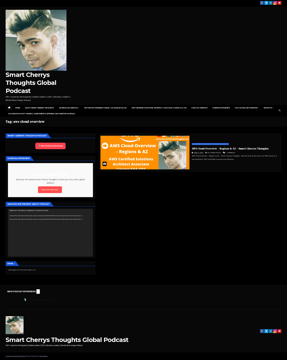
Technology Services (68, 108)
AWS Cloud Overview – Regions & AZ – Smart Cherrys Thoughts (230, 148)
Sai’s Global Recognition (246, 108)
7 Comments (230, 153)
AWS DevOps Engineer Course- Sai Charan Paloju (105, 108)
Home (17, 108)
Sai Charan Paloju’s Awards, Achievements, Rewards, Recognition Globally (41, 113)
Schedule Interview (221, 108)
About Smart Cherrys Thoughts (39, 108)
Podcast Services (200, 108)
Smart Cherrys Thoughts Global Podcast (31, 83)
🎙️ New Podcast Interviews (50, 146)
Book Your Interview (50, 189)
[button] (279, 110)
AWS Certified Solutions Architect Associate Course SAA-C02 (159, 108)
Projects (268, 108)
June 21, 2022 (199, 153)
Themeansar (44, 356)
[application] (50, 233)
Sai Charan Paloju (214, 153)
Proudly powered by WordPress (16, 356)
